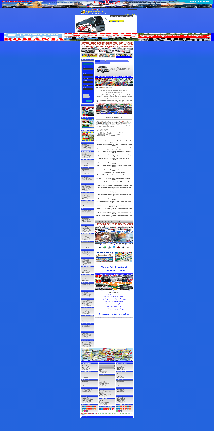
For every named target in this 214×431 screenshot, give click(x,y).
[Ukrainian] (84, 414)
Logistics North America (120, 382)
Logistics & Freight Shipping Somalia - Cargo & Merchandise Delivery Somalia (114, 169)
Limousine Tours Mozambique (87, 243)
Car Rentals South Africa (86, 321)
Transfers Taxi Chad (85, 286)
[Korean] (111, 413)
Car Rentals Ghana (85, 223)
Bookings (116, 16)
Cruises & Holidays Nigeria (86, 311)
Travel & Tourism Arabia (86, 375)
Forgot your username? (103, 371)
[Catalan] (86, 413)
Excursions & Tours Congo (86, 294)
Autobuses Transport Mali (86, 271)
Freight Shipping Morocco (86, 170)
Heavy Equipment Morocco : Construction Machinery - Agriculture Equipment (110, 132)
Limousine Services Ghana (86, 222)
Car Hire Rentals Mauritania (86, 263)
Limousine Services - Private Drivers (105, 394)
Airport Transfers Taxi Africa (86, 364)
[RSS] (95, 408)
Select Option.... (86, 78)
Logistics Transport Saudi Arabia (104, 400)
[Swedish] (81, 414)
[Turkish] (83, 414)
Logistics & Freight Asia (86, 382)
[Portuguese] (122, 413)
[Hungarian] (104, 413)
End (119, 221)
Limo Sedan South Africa (86, 320)
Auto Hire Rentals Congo (86, 296)
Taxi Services (101, 393)
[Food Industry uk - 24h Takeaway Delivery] (89, 55)
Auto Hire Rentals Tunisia (86, 157)
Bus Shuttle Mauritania (85, 260)
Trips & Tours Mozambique (86, 246)
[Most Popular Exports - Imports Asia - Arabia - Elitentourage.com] (123, 256)
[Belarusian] (84, 413)
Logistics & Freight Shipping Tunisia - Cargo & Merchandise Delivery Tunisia (114, 179)
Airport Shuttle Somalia (85, 228)
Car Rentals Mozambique (86, 247)
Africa (101, 244)
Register (121, 16)
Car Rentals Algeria (85, 190)
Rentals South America (120, 376)
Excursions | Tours (102, 392)
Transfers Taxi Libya (85, 193)
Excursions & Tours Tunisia (86, 156)
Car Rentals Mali (84, 270)
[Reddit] (89, 408)
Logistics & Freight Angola (86, 252)
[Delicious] (84, 408)
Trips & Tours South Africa (86, 319)
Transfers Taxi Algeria (85, 185)
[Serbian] (127, 413)
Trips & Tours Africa (85, 163)
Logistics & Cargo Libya (86, 194)
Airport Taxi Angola (85, 251)
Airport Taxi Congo (85, 292)
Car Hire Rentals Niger (85, 279)
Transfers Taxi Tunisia (85, 154)
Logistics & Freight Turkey (121, 398)
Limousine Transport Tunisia (86, 153)
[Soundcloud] (91, 406)
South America (122, 244)
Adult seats (84, 73)
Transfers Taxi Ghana (85, 218)
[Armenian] (82, 413)
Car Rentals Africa (85, 165)
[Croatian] (89, 413)
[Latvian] (113, 413)
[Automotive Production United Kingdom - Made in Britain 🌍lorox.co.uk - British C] (114, 277)
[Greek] (102, 413)
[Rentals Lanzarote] (107, 47)
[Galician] (97, 413)
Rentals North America (120, 385)
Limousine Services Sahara (86, 181)
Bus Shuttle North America (121, 383)
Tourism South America (120, 374)
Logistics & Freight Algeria (86, 186)
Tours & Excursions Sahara (86, 180)
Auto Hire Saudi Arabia (103, 403)
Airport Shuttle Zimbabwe (86, 344)
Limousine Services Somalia (86, 230)
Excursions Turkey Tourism (121, 399)
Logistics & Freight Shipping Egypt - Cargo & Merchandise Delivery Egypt (114, 159)
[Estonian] (95, 413)
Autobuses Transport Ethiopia (87, 302)
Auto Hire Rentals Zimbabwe (86, 346)
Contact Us (130, 16)
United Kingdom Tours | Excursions (87, 399)
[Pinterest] (95, 406)
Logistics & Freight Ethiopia (86, 300)
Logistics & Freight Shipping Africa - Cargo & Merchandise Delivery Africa (113, 125)
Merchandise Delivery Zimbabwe (87, 342)
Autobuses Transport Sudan (86, 212)
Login (126, 16)
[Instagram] (93, 406)
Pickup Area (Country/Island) (87, 67)
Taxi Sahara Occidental (86, 177)
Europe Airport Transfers (120, 364)
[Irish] (107, 413)
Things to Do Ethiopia (85, 303)
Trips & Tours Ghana (85, 220)
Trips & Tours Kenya (85, 338)
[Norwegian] (119, 413)
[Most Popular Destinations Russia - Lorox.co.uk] (88, 136)
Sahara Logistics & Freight (86, 178)
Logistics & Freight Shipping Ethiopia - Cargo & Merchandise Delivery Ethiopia (114, 202)
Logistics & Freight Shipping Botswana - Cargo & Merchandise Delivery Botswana (114, 209)
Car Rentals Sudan (85, 214)
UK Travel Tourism (102, 381)
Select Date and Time (86, 93)
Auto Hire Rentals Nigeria (86, 313)
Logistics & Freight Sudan (86, 211)
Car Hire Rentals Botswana (86, 329)
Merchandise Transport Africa (86, 365)
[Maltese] (118, 413)
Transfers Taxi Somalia (85, 226)
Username (100, 364)
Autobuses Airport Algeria (86, 188)
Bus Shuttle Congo (85, 293)
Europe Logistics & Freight (121, 369)
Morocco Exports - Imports (102, 130)
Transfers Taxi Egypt (85, 202)
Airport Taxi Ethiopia (85, 301)
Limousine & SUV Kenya (86, 337)
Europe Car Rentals (120, 368)
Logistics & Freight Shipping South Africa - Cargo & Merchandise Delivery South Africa (114, 206)
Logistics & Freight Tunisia (86, 155)
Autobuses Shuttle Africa (86, 162)
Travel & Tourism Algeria (86, 189)
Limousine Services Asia (86, 384)
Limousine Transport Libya (86, 196)
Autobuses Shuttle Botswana (86, 327)
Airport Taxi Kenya (85, 333)
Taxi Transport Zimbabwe (86, 341)
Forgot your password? (103, 372)
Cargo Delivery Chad (85, 288)
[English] (81, 413)
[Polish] (121, 413)
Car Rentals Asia (84, 385)
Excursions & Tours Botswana (87, 328)
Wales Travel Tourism (102, 385)
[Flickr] (84, 410)
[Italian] (108, 413)
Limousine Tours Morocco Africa (120, 21)
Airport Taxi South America (121, 373)
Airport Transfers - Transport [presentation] (88, 64)
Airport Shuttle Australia (86, 390)
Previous (106, 21)
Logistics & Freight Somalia (86, 227)
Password (100, 367)
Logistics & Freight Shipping (103, 396)
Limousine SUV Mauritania (86, 262)
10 (114, 221)
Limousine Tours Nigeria (86, 312)
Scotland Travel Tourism (103, 384)
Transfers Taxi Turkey (120, 397)
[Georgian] (99, 413)
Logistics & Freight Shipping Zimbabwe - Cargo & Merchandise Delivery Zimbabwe (114, 216)
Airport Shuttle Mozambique (86, 244)
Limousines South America (121, 375)
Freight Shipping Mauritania (86, 264)
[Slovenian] (130, 413)
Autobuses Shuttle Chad (86, 285)
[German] (101, 413)
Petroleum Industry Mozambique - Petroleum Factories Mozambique (109, 134)
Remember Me (101, 369)
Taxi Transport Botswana (86, 326)
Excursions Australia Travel (86, 391)
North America (115, 244)
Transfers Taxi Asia (85, 381)
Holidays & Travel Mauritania (86, 261)
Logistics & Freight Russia (86, 145)
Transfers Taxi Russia (85, 144)
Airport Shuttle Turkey (120, 400)
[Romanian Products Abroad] (124, 55)
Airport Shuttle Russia (85, 146)
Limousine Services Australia (86, 393)
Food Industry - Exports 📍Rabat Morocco (105, 133)
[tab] (88, 64)
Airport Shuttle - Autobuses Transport (105, 391)
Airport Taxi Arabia (85, 373)
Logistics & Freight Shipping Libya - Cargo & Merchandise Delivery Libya (114, 155)
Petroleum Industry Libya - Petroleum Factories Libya (106, 135)
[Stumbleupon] (91, 408)
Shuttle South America (120, 377)
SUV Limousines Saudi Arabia (104, 402)
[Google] (86, 406)
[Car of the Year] (88, 111)
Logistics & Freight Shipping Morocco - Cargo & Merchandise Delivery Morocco (113, 126)
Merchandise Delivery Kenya (86, 334)
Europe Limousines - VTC (121, 367)
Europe (126, 244)
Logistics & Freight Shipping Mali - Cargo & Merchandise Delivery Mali (114, 185)
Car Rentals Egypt (85, 205)
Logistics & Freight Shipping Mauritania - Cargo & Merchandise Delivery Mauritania (114, 182)
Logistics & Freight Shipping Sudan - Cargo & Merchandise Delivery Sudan (114, 162)
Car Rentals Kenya (85, 336)
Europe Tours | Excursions (121, 366)
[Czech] (91, 413)
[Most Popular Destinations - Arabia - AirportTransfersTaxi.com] (88, 123)
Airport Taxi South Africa (86, 317)
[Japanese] (110, 413)
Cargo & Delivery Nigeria (86, 309)
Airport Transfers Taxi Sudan (86, 210)
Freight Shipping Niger (85, 280)
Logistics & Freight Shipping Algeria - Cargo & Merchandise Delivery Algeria (114, 152)
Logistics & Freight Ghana (86, 219)
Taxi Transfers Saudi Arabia (103, 399)
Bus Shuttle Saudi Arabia (103, 404)
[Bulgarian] (85, 413)
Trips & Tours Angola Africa (86, 254)
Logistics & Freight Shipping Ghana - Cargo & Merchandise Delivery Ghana (114, 166)
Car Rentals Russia (85, 149)
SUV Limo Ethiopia (85, 304)
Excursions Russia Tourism (86, 147)
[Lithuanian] (114, 413)
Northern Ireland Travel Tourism (104, 383)
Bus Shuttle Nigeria (85, 310)
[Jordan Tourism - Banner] (114, 236)
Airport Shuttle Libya (85, 195)
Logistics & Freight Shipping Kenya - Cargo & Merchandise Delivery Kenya (114, 213)
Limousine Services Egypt (86, 204)
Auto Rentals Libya (85, 197)
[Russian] (125, 413)
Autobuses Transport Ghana (86, 221)
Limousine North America (121, 384)
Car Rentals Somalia (85, 231)
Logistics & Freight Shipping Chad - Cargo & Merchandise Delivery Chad (114, 195)
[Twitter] (84, 406)
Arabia (104, 244)
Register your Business (103, 379)
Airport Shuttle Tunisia (85, 152)
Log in (100, 370)
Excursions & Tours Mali (86, 269)
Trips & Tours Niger (85, 277)
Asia (107, 244)
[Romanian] (124, 413)
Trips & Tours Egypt (85, 206)
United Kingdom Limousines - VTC (87, 400)
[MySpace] (86, 410)
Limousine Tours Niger (85, 278)
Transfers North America (120, 381)
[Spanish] (131, 413)
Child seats (84, 87)
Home (112, 16)
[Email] (93, 408)
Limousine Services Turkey (121, 401)
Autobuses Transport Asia (86, 383)
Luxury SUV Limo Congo (86, 295)
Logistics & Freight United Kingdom (87, 402)
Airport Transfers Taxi (102, 390)
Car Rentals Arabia (85, 377)
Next (133, 21)
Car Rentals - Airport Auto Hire (104, 395)
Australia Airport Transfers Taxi (87, 389)
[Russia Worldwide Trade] (85, 416)
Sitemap (100, 380)
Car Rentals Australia (85, 392)
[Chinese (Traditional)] (88, 413)
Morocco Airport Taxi (85, 169)
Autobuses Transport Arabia (86, 374)
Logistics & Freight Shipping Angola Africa (114, 172)
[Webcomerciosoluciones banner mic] (107, 55)
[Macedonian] (116, 413)
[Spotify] (82, 410)
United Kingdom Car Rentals (86, 401)
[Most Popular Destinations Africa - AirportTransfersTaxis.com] (104, 256)
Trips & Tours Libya (85, 198)
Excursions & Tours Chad (86, 284)
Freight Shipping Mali (85, 272)
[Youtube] (89, 406)
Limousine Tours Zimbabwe (86, 345)
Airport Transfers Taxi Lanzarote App (105, 386)
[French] (96, 413)
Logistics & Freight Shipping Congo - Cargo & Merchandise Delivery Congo (114, 199)
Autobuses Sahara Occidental (87, 179)
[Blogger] (86, 408)
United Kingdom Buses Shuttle (87, 398)
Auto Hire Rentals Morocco (86, 173)
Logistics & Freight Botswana (86, 325)
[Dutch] (93, 413)
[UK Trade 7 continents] (114, 80)
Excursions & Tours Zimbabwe (87, 343)
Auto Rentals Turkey (120, 402)
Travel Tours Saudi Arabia (103, 401)
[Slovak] (128, 413)
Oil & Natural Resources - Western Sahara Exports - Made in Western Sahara (110, 136)
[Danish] (92, 413)
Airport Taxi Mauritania (85, 259)
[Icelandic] (105, 413)
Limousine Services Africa (86, 164)
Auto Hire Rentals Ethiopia (86, 305)
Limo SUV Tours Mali (85, 267)
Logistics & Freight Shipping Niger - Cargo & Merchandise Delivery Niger (114, 188)
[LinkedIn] (82, 408)
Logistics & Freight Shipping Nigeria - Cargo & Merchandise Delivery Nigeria (114, 191)
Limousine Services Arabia (86, 376)
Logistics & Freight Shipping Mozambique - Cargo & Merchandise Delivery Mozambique (114, 175)
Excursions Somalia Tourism (86, 229)
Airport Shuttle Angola (85, 253)
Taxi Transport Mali (85, 268)
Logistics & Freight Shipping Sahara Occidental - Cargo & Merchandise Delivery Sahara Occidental (114, 148)
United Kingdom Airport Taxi (86, 397)
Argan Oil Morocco (101, 131)
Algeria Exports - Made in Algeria (103, 129)
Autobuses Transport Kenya (86, 335)
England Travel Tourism (103, 382)
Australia (110, 244)
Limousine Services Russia (86, 148)
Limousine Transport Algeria (86, 187)
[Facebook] (82, 406)
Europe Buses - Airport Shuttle (121, 365)
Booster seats (85, 80)
